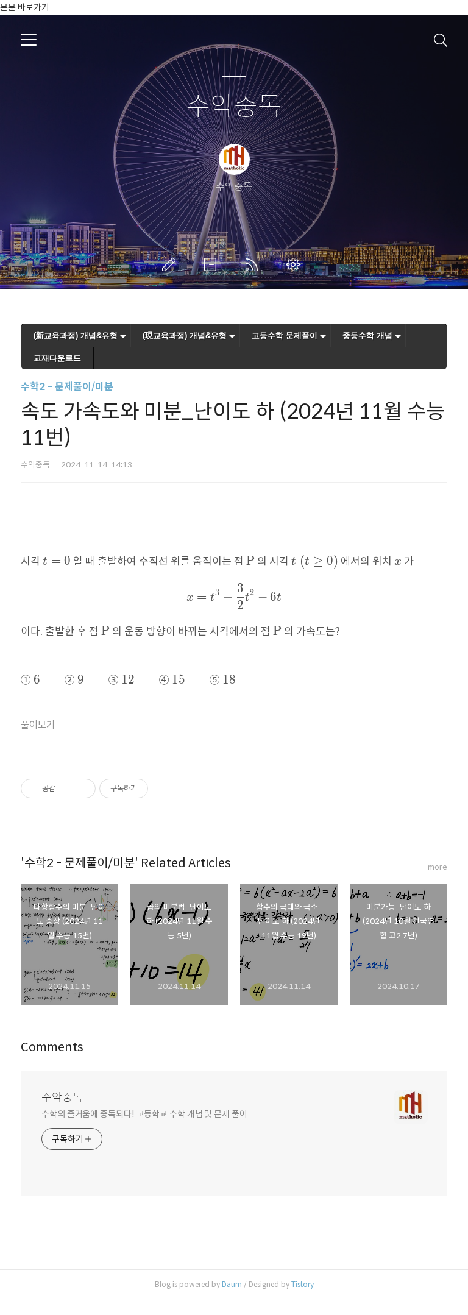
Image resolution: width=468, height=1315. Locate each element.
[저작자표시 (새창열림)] (153, 788)
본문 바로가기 (24, 7)
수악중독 (234, 107)
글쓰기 (171, 264)
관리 (295, 264)
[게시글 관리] (82, 788)
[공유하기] (66, 788)
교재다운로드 (57, 358)
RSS (254, 264)
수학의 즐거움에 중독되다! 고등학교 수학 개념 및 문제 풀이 (144, 1113)
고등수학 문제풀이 (284, 335)
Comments (52, 1047)
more (437, 867)
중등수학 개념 (367, 335)
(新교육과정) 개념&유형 (76, 335)
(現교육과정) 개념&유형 (185, 335)
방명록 (212, 264)
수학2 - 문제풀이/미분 (67, 386)
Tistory (302, 1284)
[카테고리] (28, 39)
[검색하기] (440, 39)
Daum (232, 1284)
